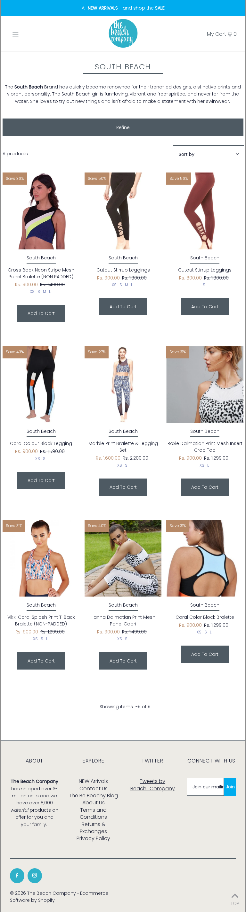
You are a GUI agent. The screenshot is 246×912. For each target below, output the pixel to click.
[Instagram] (35, 875)
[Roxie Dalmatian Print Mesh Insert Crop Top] (204, 384)
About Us (93, 802)
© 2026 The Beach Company (43, 893)
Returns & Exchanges (93, 828)
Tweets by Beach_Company (152, 785)
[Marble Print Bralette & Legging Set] (123, 384)
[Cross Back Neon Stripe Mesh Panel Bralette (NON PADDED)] (41, 210)
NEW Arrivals (93, 781)
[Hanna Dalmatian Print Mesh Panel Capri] (123, 558)
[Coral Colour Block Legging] (41, 384)
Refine (123, 127)
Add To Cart (41, 313)
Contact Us (93, 788)
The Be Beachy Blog (93, 795)
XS (32, 291)
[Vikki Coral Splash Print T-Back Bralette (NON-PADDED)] (41, 558)
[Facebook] (17, 875)
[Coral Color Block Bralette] (204, 558)
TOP (235, 903)
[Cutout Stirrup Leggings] (123, 210)
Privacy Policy (93, 838)
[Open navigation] (28, 33)
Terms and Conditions (93, 813)
